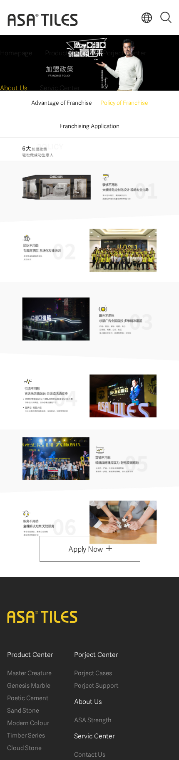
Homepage (16, 52)
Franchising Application (89, 125)
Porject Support (96, 684)
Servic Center (60, 87)
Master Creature (29, 672)
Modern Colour (28, 722)
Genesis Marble (28, 684)
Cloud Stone (24, 747)
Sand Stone (23, 709)
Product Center (67, 52)
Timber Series (26, 734)
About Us (13, 87)
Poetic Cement (27, 697)
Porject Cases (93, 672)
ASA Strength (93, 719)
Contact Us (89, 753)
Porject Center (124, 52)
